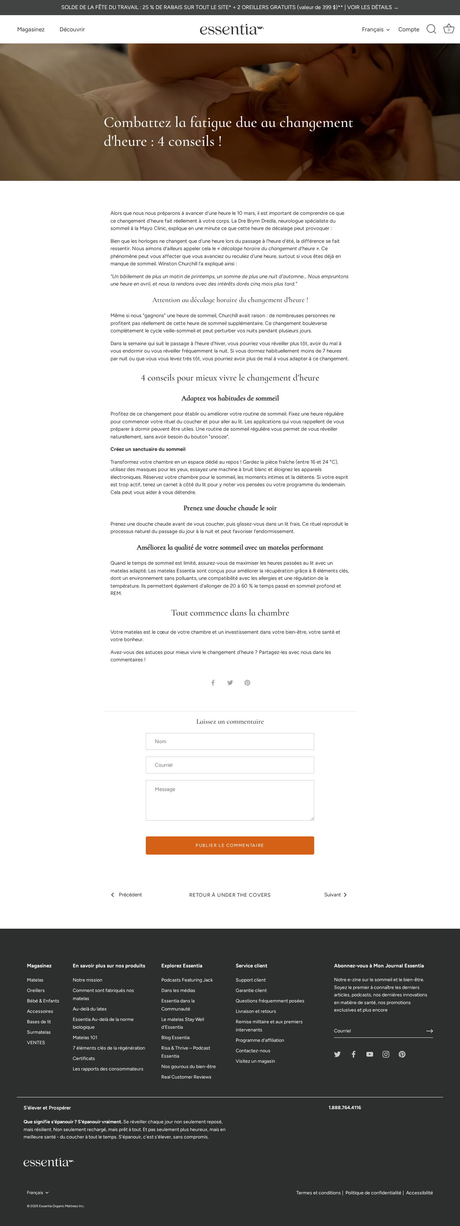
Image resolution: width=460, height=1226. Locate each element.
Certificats (84, 1058)
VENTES (36, 1043)
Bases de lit (39, 1022)
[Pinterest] (402, 1054)
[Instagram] (386, 1054)
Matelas (35, 980)
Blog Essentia (175, 1037)
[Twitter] (337, 1054)
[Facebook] (353, 1054)
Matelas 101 (85, 1037)
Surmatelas (39, 1032)
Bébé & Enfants (43, 1001)
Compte (408, 29)
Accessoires (40, 1011)
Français (373, 29)
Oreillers (36, 990)
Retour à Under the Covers (230, 895)
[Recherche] (431, 29)
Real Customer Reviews (186, 1077)
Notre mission (87, 980)
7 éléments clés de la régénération (109, 1048)
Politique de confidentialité (373, 1193)
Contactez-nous (253, 1051)
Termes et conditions (318, 1193)
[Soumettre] (429, 1031)
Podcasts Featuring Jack (187, 980)
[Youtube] (369, 1054)
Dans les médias (178, 990)
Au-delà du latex (90, 1009)
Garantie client (251, 990)
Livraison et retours (256, 1011)
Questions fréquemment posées (270, 1001)
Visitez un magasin (255, 1061)
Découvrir (72, 29)
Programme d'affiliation (260, 1040)
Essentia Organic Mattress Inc (61, 1206)
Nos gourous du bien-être (188, 1066)
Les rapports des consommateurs (108, 1069)
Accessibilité (419, 1193)
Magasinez (30, 29)
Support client (251, 980)
